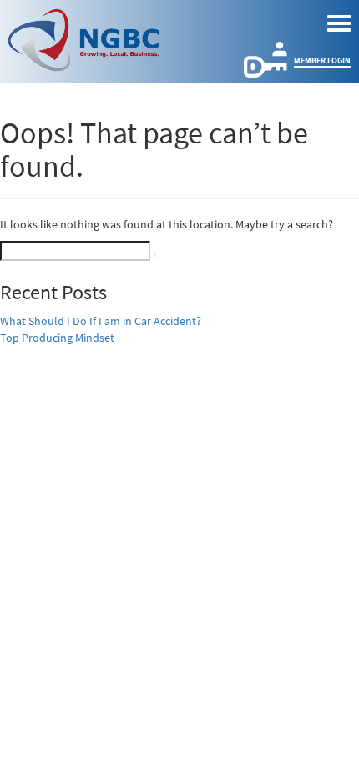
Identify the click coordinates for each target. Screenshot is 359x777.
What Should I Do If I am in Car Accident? (100, 320)
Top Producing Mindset (57, 337)
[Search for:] (75, 251)
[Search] (154, 255)
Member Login (322, 60)
